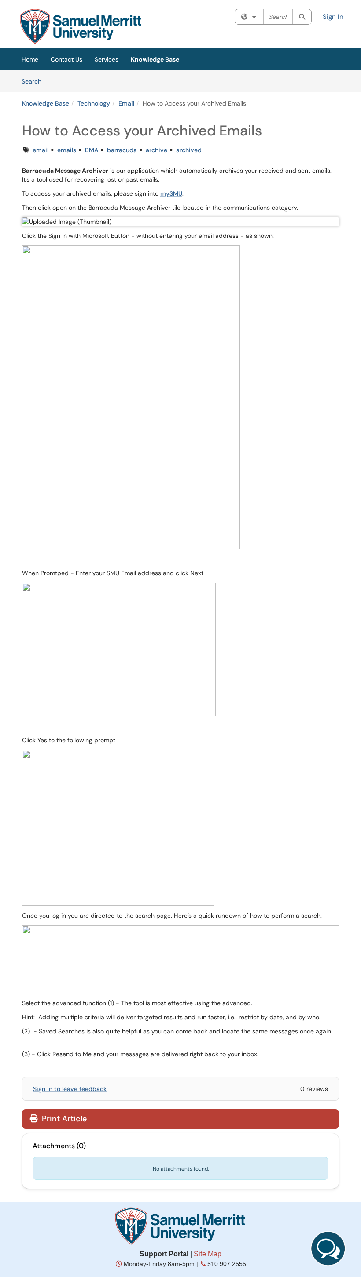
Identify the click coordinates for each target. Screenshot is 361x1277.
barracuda (122, 150)
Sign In (333, 16)
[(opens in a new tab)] (80, 26)
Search (35, 81)
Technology (93, 103)
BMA (91, 150)
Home (30, 59)
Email (126, 103)
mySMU (171, 193)
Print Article (63, 1118)
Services (106, 59)
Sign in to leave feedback (70, 1089)
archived (189, 150)
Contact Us (66, 59)
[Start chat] (328, 1248)
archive (156, 150)
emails (66, 150)
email (40, 150)
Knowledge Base (155, 59)
